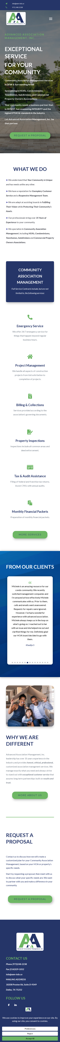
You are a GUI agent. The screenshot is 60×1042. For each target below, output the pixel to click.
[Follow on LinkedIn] (15, 1005)
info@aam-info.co (18, 4)
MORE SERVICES (30, 534)
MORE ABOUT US (30, 795)
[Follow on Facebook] (9, 1005)
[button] (12, 662)
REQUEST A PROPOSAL (30, 135)
